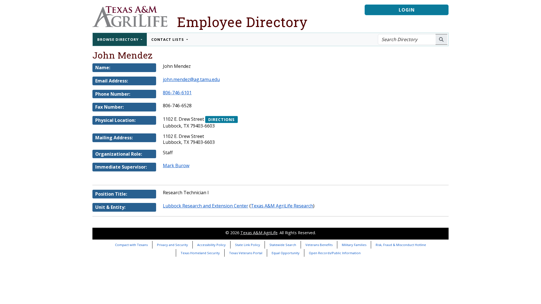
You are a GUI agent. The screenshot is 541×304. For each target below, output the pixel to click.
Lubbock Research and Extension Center (205, 206)
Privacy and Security (172, 245)
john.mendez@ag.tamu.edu (191, 79)
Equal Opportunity (286, 253)
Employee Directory (242, 22)
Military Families (354, 245)
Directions (221, 119)
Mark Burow (176, 165)
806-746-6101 (177, 93)
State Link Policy (247, 245)
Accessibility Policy (211, 245)
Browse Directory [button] (118, 39)
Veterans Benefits (318, 245)
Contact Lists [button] (168, 39)
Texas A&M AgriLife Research (282, 206)
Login (407, 10)
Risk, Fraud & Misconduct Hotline (401, 245)
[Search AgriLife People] (441, 39)
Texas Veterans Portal (245, 253)
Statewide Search (282, 245)
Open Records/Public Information (335, 253)
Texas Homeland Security (200, 253)
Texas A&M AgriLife (259, 232)
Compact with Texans (131, 245)
